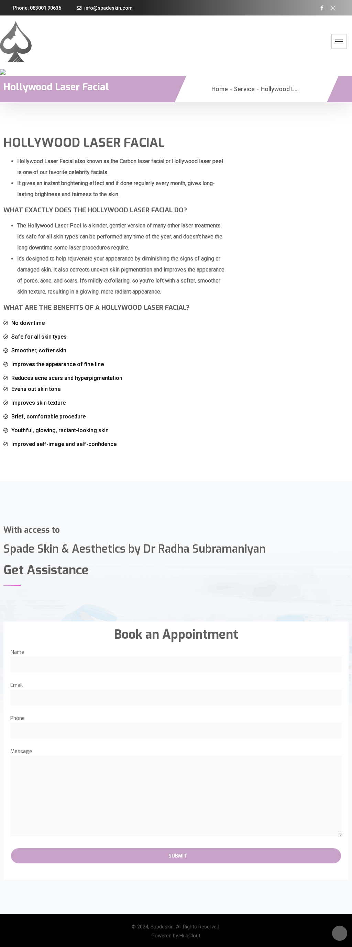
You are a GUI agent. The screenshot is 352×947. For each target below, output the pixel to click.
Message (21, 751)
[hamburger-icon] (339, 41)
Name (17, 652)
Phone (17, 718)
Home (219, 89)
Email (16, 685)
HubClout (189, 936)
